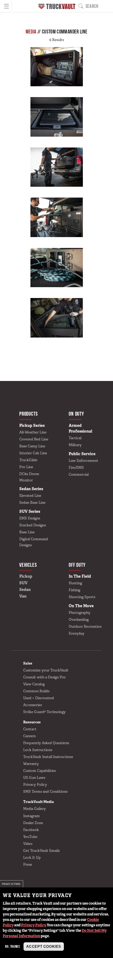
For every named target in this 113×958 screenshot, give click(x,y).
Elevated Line (30, 495)
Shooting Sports (82, 597)
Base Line (27, 532)
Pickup (25, 576)
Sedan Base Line (32, 502)
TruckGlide (28, 460)
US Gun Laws (34, 777)
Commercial (79, 474)
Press (27, 864)
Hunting (75, 583)
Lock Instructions (37, 749)
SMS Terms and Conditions (45, 791)
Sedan (25, 589)
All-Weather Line (32, 432)
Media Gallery (34, 808)
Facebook (31, 829)
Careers (29, 736)
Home (57, 6)
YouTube (30, 836)
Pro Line (26, 467)
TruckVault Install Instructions (48, 756)
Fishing (74, 590)
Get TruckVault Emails (41, 850)
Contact (29, 729)
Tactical (75, 438)
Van (23, 596)
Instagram (31, 816)
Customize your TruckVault (45, 670)
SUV (23, 582)
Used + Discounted (38, 698)
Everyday (76, 633)
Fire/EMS (76, 467)
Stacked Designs (32, 525)
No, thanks (12, 946)
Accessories (32, 705)
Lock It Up (32, 857)
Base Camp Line (32, 446)
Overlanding (79, 619)
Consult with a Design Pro (44, 677)
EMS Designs (29, 518)
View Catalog (34, 684)
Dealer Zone (33, 822)
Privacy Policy (33, 925)
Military (75, 445)
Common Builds (36, 691)
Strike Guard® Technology (44, 711)
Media (31, 31)
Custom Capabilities (39, 770)
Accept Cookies (43, 946)
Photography (79, 612)
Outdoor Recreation (85, 626)
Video (28, 843)
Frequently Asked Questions (46, 743)
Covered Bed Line (33, 439)
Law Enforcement (83, 460)
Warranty (31, 763)
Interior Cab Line (33, 453)
